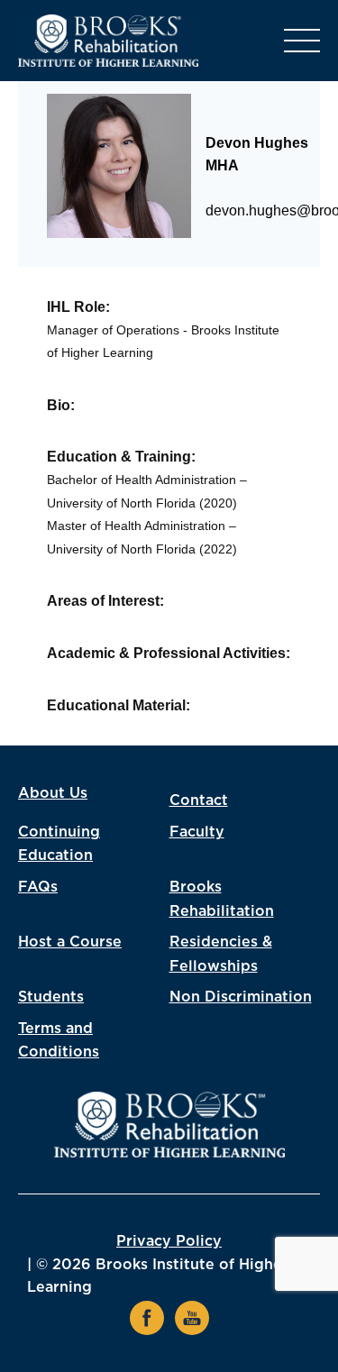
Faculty (196, 832)
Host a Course (70, 942)
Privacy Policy (169, 1241)
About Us (52, 793)
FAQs (38, 887)
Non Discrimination (240, 997)
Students (51, 997)
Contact (198, 800)
